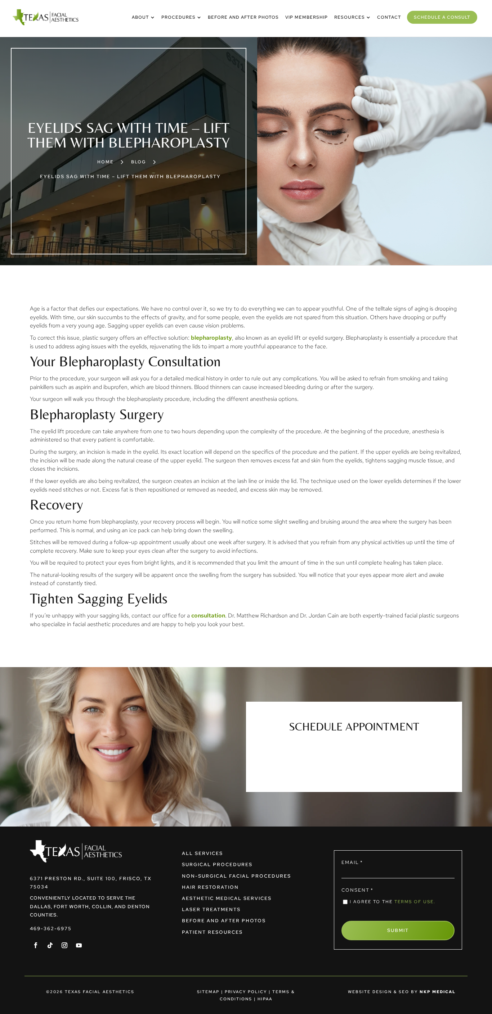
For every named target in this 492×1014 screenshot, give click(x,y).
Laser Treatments (211, 909)
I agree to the (392, 902)
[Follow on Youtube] (79, 945)
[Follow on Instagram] (64, 945)
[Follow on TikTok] (50, 945)
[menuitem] (143, 17)
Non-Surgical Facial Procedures (236, 876)
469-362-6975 (51, 928)
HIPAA (265, 998)
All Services (202, 853)
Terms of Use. (414, 902)
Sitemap (208, 991)
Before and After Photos (224, 921)
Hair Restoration (210, 887)
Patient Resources (212, 932)
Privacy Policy (246, 991)
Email (352, 862)
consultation (208, 615)
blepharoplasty (211, 337)
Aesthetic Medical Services (227, 898)
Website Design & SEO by (402, 991)
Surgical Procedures (217, 864)
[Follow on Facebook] (35, 945)
